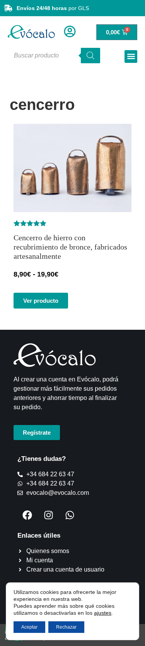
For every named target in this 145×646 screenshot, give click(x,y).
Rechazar (66, 627)
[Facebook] (27, 515)
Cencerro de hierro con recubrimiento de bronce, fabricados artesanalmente (70, 246)
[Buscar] (90, 55)
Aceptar (29, 627)
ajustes (102, 613)
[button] (131, 56)
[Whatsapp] (69, 515)
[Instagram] (48, 515)
